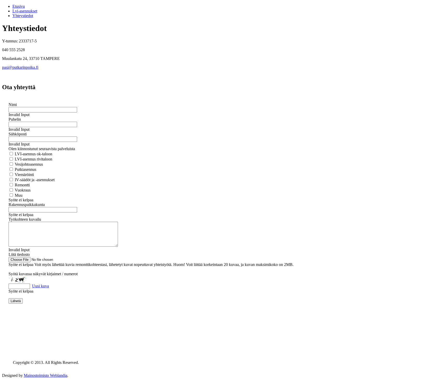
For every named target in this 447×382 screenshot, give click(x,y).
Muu (18, 195)
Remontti (22, 185)
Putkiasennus (25, 169)
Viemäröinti (24, 174)
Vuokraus (22, 190)
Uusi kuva (40, 286)
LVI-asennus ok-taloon (33, 154)
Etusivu (18, 6)
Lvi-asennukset (24, 11)
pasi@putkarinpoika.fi (20, 67)
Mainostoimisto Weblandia (45, 375)
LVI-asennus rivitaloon (33, 159)
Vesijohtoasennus (28, 164)
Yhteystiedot (22, 15)
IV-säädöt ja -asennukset (34, 180)
